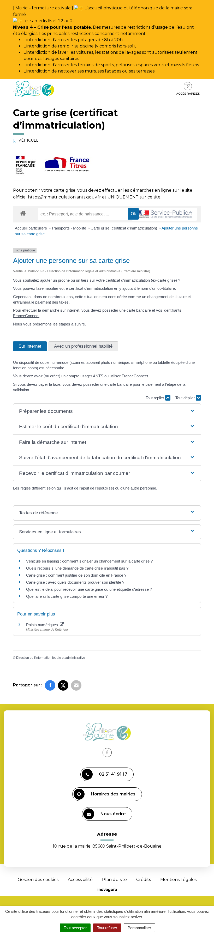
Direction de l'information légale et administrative (50, 658)
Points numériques (42, 625)
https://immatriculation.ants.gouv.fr (64, 197)
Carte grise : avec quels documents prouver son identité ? (75, 582)
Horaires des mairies (113, 794)
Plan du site (114, 879)
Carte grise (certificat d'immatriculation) (124, 228)
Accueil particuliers (31, 228)
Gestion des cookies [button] (38, 879)
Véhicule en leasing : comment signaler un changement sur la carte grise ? (89, 561)
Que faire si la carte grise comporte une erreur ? (67, 596)
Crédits (143, 879)
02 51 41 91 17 (113, 774)
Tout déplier (185, 398)
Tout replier (155, 398)
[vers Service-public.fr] (164, 214)
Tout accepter (75, 928)
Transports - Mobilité (69, 228)
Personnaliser (139, 928)
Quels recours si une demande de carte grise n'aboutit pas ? (77, 568)
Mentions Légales (178, 879)
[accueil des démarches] (23, 213)
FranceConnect (26, 315)
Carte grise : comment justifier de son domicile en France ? (76, 575)
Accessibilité (80, 879)
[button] (107, 411)
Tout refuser (107, 928)
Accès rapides (188, 93)
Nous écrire (113, 813)
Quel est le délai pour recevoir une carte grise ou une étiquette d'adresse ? (89, 589)
